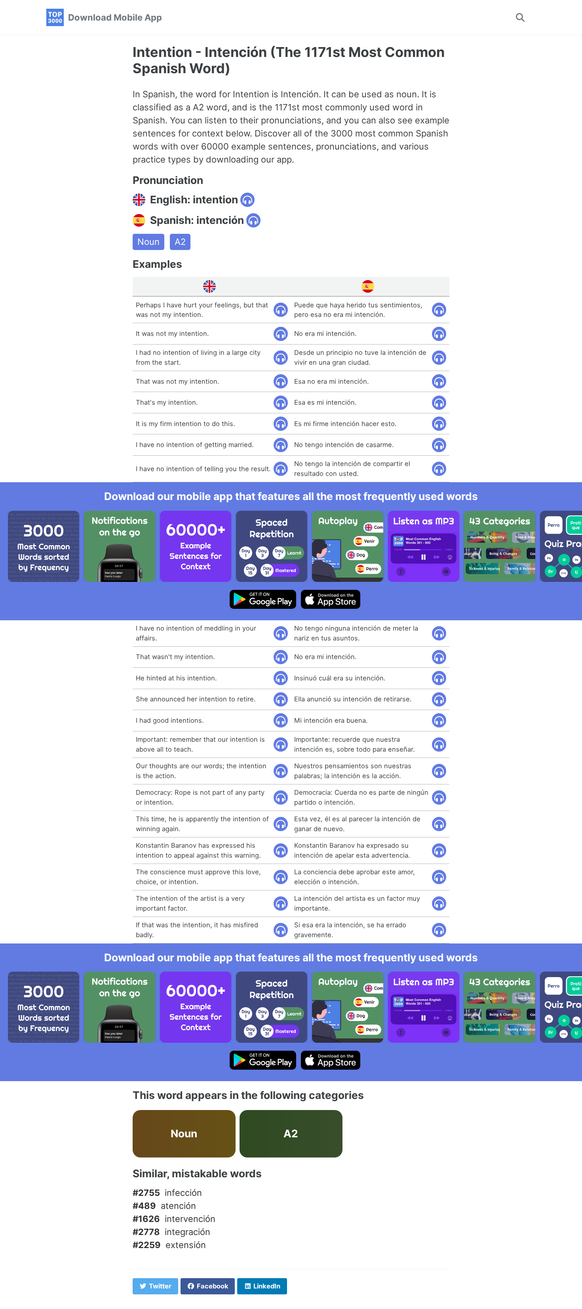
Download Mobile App (115, 17)
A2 (180, 242)
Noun (148, 242)
